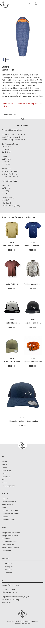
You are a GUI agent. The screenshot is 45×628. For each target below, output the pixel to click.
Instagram (8, 566)
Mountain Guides (9, 520)
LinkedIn (8, 572)
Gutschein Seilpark (9, 541)
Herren (4, 461)
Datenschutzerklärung (10, 599)
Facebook (8, 563)
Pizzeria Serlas (7, 505)
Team (4, 508)
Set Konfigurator (8, 486)
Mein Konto (6, 551)
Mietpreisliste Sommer (11, 532)
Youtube (7, 569)
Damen (4, 465)
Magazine (5, 517)
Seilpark (5, 499)
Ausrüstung (6, 471)
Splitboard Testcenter (10, 514)
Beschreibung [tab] (10, 114)
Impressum (6, 603)
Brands (4, 480)
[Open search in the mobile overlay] (29, 3)
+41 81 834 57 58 (8, 589)
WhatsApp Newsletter (10, 547)
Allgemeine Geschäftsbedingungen (15, 596)
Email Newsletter (8, 545)
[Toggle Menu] (42, 4)
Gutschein (6, 538)
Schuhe (4, 474)
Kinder (4, 468)
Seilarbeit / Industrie (10, 511)
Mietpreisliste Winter (10, 535)
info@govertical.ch (9, 592)
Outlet (4, 483)
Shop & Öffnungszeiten (11, 585)
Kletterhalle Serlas (9, 501)
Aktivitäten (6, 477)
